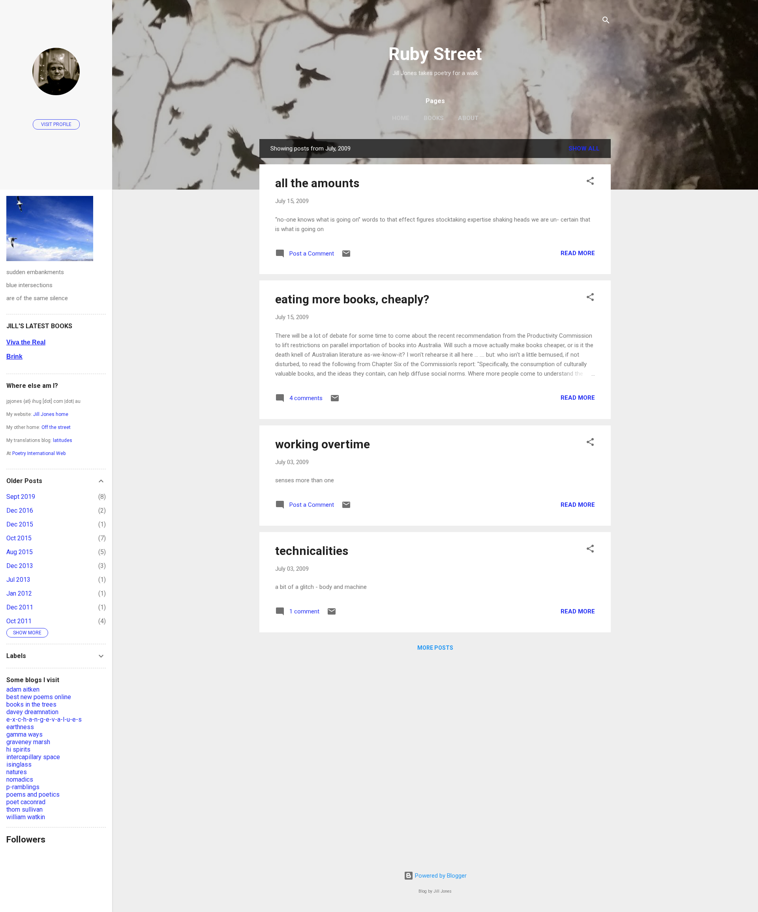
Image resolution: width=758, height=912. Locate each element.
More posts (435, 648)
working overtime (322, 444)
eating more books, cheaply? (352, 299)
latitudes (62, 440)
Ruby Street (435, 53)
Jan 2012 (19, 593)
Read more (578, 253)
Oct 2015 (19, 538)
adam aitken (22, 689)
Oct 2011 (19, 621)
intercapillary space (33, 757)
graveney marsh (28, 742)
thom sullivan (24, 809)
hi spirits (18, 749)
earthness (20, 727)
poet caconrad (25, 802)
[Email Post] (346, 256)
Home (400, 118)
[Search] (606, 21)
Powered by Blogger (440, 875)
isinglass (19, 764)
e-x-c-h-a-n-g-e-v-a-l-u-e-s (44, 719)
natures (16, 772)
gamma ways (24, 734)
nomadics (19, 779)
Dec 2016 (19, 510)
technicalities (311, 551)
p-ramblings (22, 787)
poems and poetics (33, 794)
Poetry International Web (39, 453)
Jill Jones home (50, 414)
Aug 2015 (19, 552)
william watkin (25, 817)
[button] (590, 182)
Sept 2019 (20, 496)
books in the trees (31, 704)
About (468, 118)
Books (434, 118)
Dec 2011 (19, 607)
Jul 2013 (18, 579)
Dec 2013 (19, 566)
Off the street (56, 427)
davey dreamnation (32, 712)
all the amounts (317, 183)
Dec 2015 (19, 524)
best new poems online (38, 697)
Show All (584, 148)
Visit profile (56, 124)
